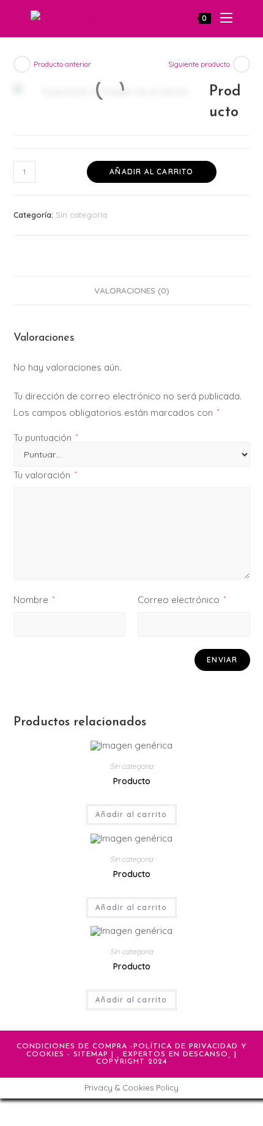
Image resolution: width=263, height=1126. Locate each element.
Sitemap (90, 1054)
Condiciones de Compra (72, 1046)
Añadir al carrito (151, 171)
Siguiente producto (199, 64)
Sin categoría (81, 215)
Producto (131, 781)
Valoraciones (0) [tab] (131, 290)
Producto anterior (62, 64)
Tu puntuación (45, 437)
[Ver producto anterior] (22, 64)
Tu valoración (44, 475)
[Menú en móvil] (221, 18)
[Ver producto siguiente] (241, 64)
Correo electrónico (182, 600)
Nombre (33, 600)
